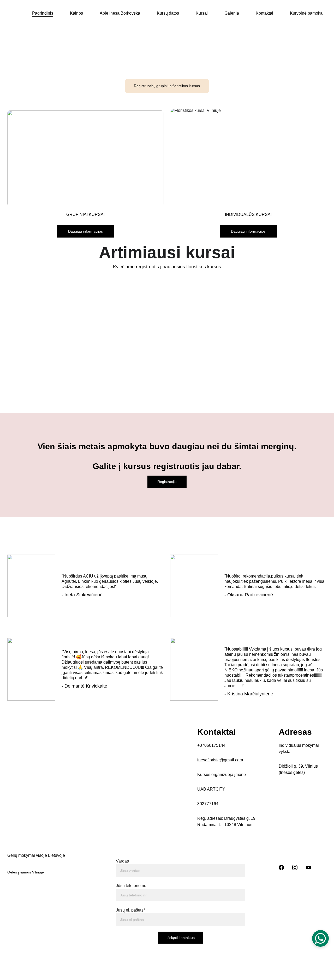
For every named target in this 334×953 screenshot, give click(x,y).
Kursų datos (168, 13)
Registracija (167, 481)
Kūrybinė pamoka (306, 13)
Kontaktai (264, 13)
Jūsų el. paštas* (130, 910)
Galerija (231, 13)
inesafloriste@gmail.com (220, 760)
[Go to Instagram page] (294, 867)
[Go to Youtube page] (308, 867)
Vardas (122, 861)
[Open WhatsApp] (320, 938)
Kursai (202, 13)
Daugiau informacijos (85, 231)
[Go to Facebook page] (281, 867)
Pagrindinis (42, 13)
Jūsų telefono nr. (131, 885)
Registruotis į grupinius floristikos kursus (167, 86)
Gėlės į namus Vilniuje (25, 872)
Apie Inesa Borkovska (120, 13)
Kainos (76, 13)
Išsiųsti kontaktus (180, 938)
